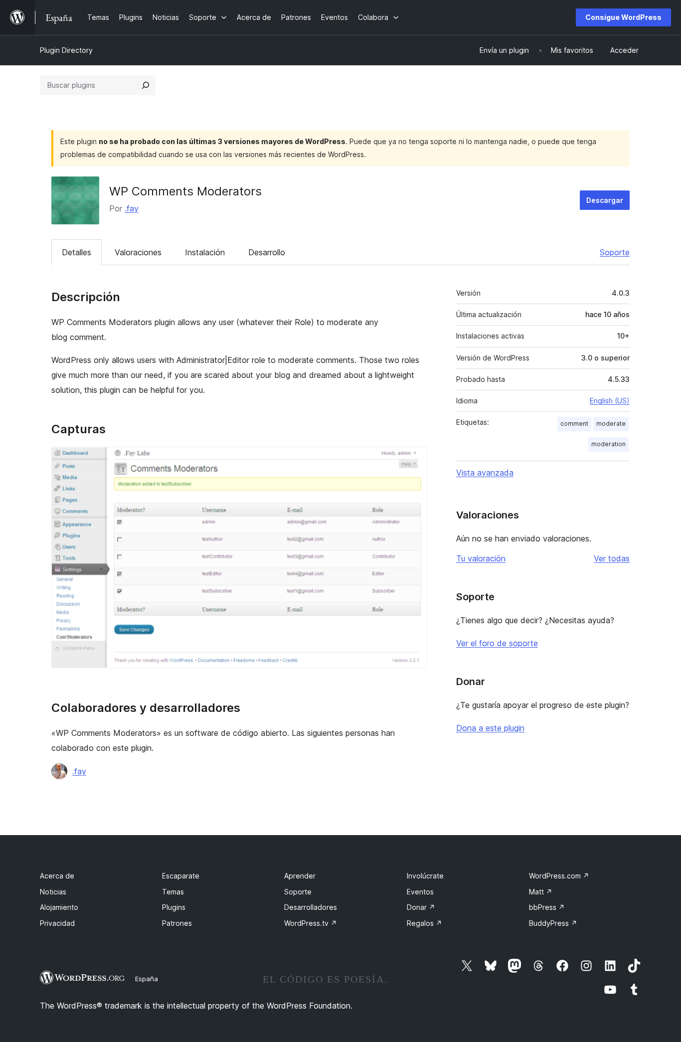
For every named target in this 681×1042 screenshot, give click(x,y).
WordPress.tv (310, 923)
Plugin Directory (66, 50)
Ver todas (612, 558)
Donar (421, 907)
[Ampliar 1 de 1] (414, 460)
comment (574, 423)
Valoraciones (138, 252)
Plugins (173, 907)
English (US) (610, 400)
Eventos (420, 891)
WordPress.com (559, 875)
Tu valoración (481, 558)
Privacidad (57, 923)
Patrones (177, 923)
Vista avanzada (484, 473)
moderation (608, 444)
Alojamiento (59, 907)
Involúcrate (425, 875)
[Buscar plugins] (146, 85)
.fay (132, 208)
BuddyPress (553, 923)
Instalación (205, 252)
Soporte (615, 252)
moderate (611, 423)
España (146, 979)
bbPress (547, 907)
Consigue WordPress (623, 17)
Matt (540, 891)
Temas (173, 891)
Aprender (300, 875)
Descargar (604, 200)
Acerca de (57, 875)
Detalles (76, 252)
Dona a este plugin (490, 728)
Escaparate (180, 875)
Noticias (53, 891)
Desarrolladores (310, 907)
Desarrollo (266, 252)
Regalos (424, 923)
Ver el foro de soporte (497, 643)
